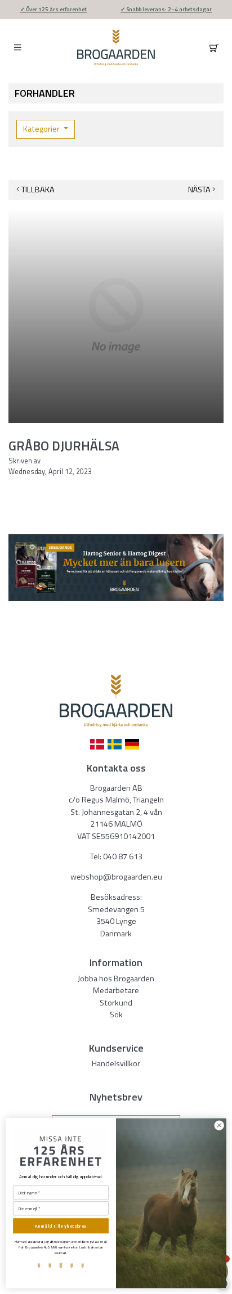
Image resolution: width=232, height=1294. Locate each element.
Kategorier (42, 129)
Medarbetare (116, 990)
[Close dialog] (219, 1126)
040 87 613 (122, 856)
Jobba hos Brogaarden (116, 978)
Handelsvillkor (116, 1063)
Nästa (199, 189)
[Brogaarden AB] (116, 47)
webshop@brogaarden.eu (116, 877)
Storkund (116, 1003)
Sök (116, 1014)
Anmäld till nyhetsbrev (61, 1226)
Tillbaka (38, 189)
